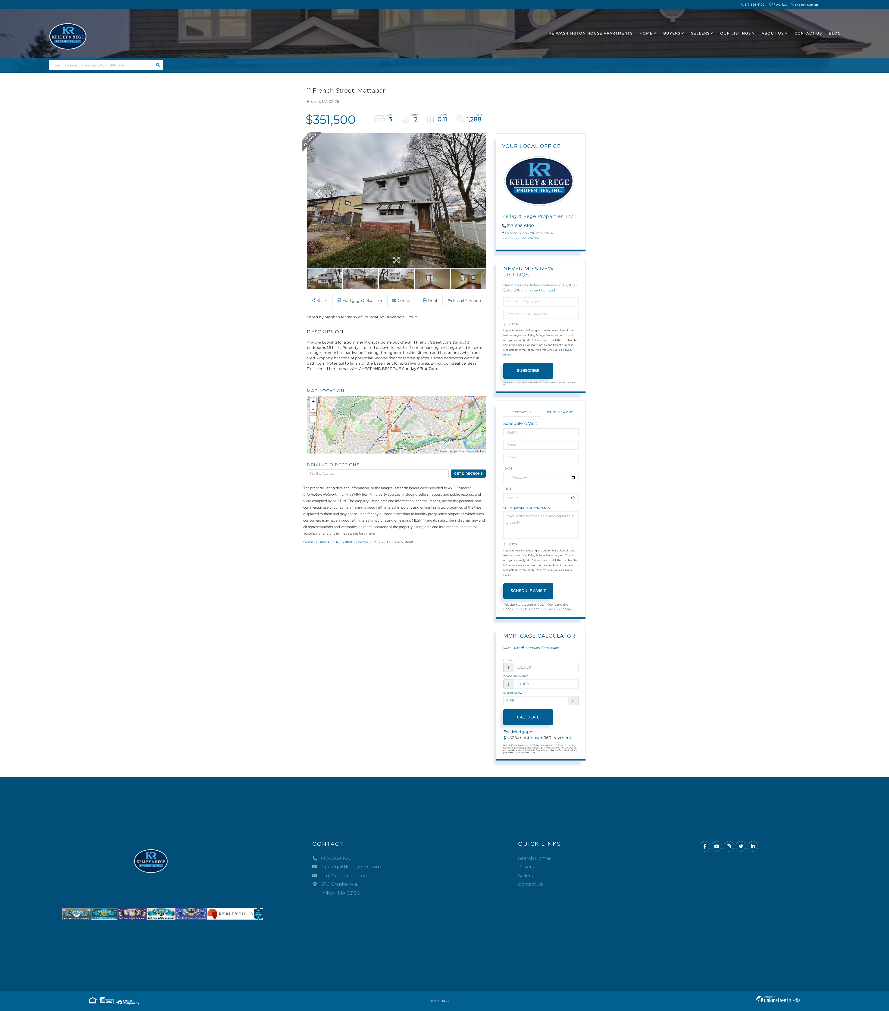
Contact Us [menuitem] (808, 33)
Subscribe (528, 370)
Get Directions (468, 473)
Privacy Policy (524, 609)
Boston (362, 542)
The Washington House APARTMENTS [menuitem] (589, 33)
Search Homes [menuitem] (534, 858)
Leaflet (444, 451)
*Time (507, 488)
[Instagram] (729, 846)
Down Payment (515, 676)
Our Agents (530, 237)
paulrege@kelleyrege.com (350, 867)
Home (308, 542)
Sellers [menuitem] (700, 33)
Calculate (528, 717)
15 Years (552, 648)
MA (335, 542)
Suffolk (347, 542)
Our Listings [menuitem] (735, 33)
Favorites (780, 4)
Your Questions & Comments (526, 508)
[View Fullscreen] (313, 419)
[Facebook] (705, 846)
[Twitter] (741, 846)
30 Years (532, 648)
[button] (158, 65)
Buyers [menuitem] (671, 33)
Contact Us (511, 237)
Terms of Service (551, 609)
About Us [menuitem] (773, 33)
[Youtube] (717, 846)
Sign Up (812, 4)
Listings (322, 542)
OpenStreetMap (461, 451)
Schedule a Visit (559, 412)
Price (507, 659)
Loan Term (511, 647)
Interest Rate (514, 693)
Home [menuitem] (646, 33)
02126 (377, 542)
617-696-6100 (754, 4)
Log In (799, 4)
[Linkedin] (753, 846)
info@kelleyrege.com (344, 875)
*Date (507, 468)
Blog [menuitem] (835, 33)
